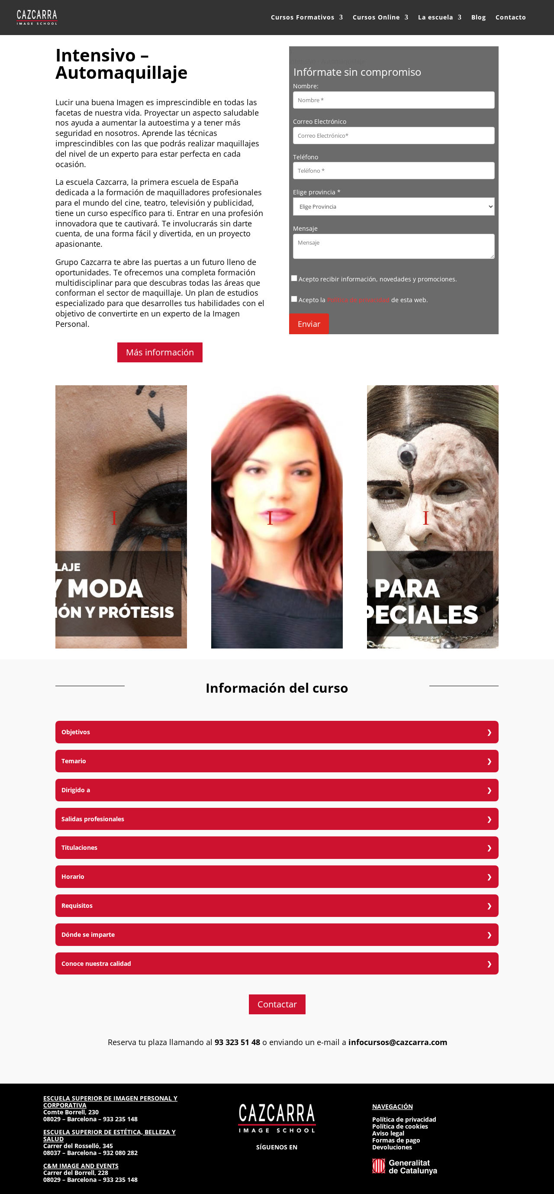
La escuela (435, 17)
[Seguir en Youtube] (308, 1160)
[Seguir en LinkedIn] (293, 1160)
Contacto (511, 17)
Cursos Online (376, 17)
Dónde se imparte (88, 934)
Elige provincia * (317, 192)
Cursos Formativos (303, 17)
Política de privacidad (358, 300)
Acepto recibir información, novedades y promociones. (378, 279)
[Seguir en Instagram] (246, 1160)
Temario (73, 761)
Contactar (277, 1004)
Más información (160, 352)
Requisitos (77, 905)
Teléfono (305, 157)
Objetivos (75, 732)
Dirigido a (75, 790)
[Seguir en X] (277, 1160)
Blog (478, 17)
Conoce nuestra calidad (96, 963)
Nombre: (306, 86)
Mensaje (305, 228)
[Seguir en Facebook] (261, 1160)
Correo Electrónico (319, 121)
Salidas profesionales (92, 819)
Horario (72, 876)
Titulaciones (79, 847)
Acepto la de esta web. (363, 300)
